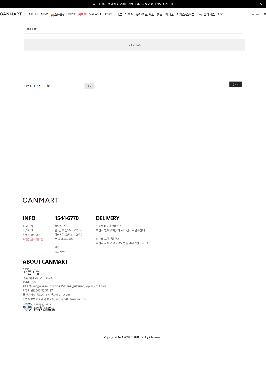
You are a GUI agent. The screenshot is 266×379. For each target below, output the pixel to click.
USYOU (109, 14)
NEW (44, 14)
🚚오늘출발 (58, 15)
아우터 (129, 15)
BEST (71, 14)
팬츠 (159, 15)
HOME (255, 14)
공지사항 (59, 252)
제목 (38, 85)
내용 (47, 85)
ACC (220, 14)
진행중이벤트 (134, 44)
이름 (29, 85)
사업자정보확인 (32, 235)
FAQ (57, 247)
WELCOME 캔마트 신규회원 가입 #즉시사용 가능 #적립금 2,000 (133, 4)
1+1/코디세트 (206, 15)
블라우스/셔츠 (145, 15)
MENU (33, 14)
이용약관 (28, 230)
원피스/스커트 (185, 15)
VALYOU (95, 14)
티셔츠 (169, 15)
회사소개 (28, 226)
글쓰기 (235, 84)
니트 (119, 15)
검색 (89, 86)
